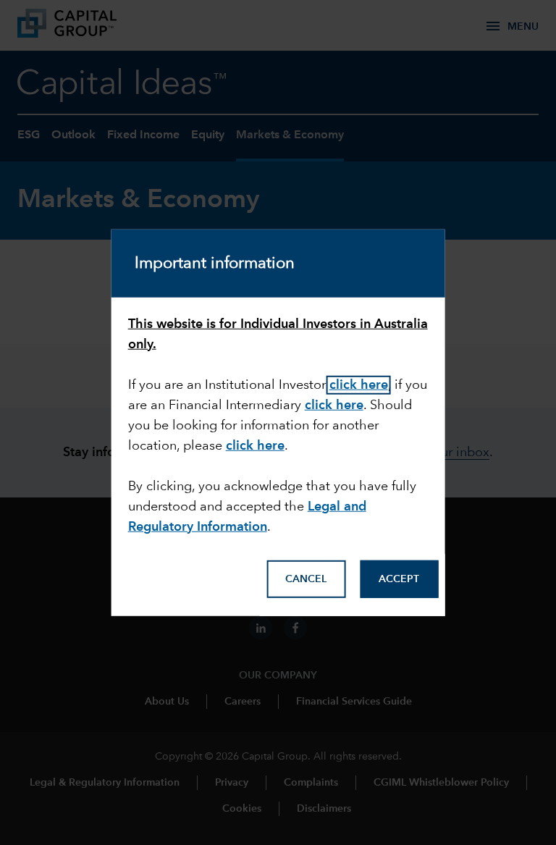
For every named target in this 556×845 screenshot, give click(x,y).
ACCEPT (399, 579)
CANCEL (306, 579)
